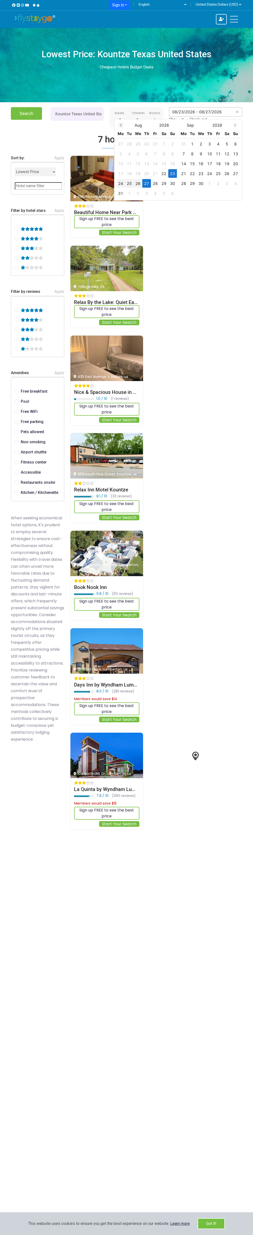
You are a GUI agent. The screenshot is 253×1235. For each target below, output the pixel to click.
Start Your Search (119, 232)
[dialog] (178, 160)
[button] (180, 1223)
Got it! (211, 1223)
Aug (138, 125)
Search (26, 113)
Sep (190, 125)
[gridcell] (120, 144)
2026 (164, 125)
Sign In (118, 5)
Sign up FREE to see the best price (106, 221)
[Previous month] (121, 125)
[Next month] (235, 125)
